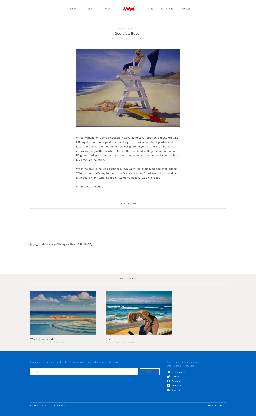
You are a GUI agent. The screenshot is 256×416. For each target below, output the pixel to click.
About (108, 9)
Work (73, 9)
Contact (185, 9)
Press (150, 9)
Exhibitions (167, 9)
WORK (120, 28)
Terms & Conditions (215, 406)
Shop (90, 9)
